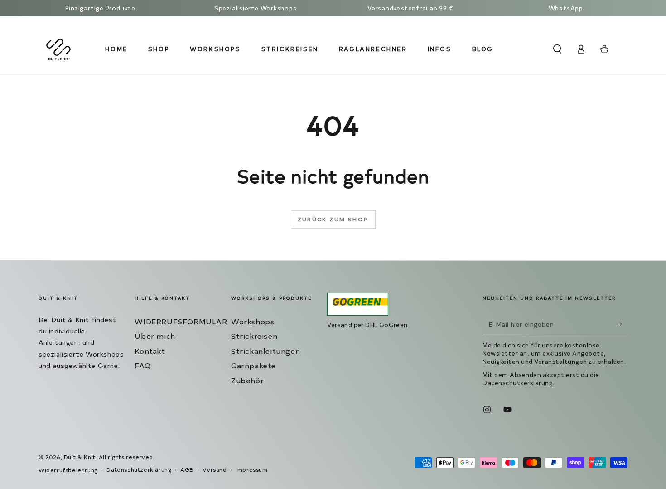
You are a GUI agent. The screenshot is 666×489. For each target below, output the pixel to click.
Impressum (251, 469)
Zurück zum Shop (333, 219)
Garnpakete (253, 365)
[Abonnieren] (622, 324)
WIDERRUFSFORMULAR (181, 321)
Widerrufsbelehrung (68, 470)
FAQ (142, 365)
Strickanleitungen (265, 351)
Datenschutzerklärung (518, 382)
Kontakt (150, 351)
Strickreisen (254, 336)
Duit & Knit (80, 456)
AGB (187, 469)
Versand (215, 469)
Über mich (155, 336)
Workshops (252, 321)
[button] (557, 49)
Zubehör (247, 380)
